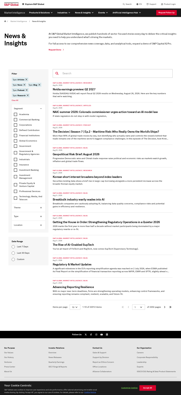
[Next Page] (164, 307)
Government (25, 146)
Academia (24, 114)
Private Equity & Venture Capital (27, 185)
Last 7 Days (22, 246)
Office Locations (99, 367)
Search (129, 4)
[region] (90, 388)
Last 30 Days (23, 253)
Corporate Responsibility (147, 357)
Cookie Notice (90, 392)
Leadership (141, 362)
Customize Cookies (129, 388)
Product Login (170, 4)
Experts (140, 367)
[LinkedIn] (107, 334)
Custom (20, 259)
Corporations (25, 125)
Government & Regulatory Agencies (29, 153)
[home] (5, 21)
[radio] (13, 246)
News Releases (54, 357)
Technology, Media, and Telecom (30, 198)
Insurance (24, 164)
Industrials (24, 159)
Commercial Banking (29, 119)
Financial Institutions (29, 135)
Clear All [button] (15, 100)
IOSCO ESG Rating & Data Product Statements (156, 371)
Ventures (8, 362)
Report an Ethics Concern (103, 362)
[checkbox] (28, 114)
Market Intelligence (18, 21)
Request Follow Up (166, 12)
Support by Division (101, 357)
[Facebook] (91, 334)
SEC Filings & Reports (57, 367)
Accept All (147, 388)
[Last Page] (170, 307)
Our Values (8, 352)
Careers (140, 352)
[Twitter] (86, 334)
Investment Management (25, 176)
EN (140, 4)
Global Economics (28, 141)
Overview (52, 352)
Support (152, 4)
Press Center (9, 367)
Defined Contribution (29, 130)
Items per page (60, 307)
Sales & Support (99, 352)
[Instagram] (96, 334)
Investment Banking (29, 170)
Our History (9, 357)
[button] (26, 79)
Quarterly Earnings (56, 362)
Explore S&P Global (34, 4)
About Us (8, 371)
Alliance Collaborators (102, 371)
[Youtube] (102, 334)
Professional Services (29, 191)
